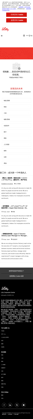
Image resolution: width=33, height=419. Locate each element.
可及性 (2, 331)
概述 (2, 395)
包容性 (2, 347)
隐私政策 (4, 414)
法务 (2, 371)
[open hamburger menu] (2, 36)
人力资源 (3, 364)
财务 (2, 361)
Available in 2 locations (7, 184)
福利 (2, 343)
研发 (2, 380)
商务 (2, 355)
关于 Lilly (3, 334)
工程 (2, 358)
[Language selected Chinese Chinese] (25, 35)
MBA (2, 398)
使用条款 (10, 414)
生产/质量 (3, 374)
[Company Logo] (5, 29)
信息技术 (3, 367)
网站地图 (16, 414)
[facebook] (4, 405)
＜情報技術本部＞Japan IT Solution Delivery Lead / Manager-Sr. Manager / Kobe (14, 235)
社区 (2, 340)
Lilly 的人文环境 (5, 337)
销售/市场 (3, 384)
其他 (2, 387)
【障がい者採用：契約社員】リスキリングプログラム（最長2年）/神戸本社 (14, 179)
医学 (2, 377)
